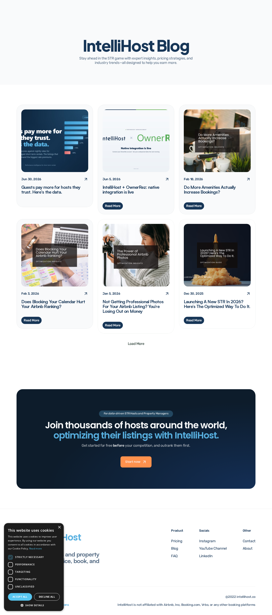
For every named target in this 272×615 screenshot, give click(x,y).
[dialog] (34, 567)
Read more (35, 548)
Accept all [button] (20, 596)
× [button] (59, 527)
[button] (34, 605)
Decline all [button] (47, 596)
